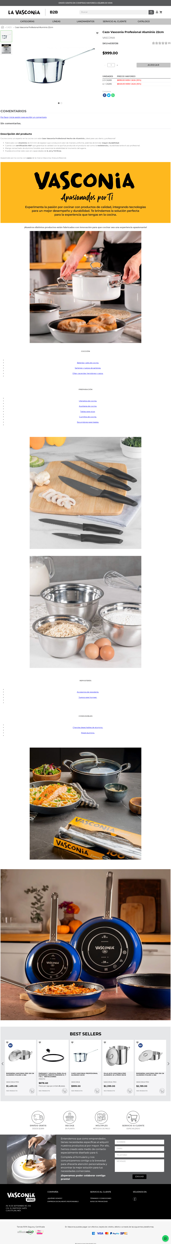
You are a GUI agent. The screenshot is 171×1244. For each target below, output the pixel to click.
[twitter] (109, 95)
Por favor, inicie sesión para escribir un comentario (23, 117)
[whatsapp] (113, 95)
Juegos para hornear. (88, 697)
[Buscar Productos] (151, 12)
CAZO (9, 27)
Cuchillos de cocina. (88, 417)
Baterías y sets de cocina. (88, 363)
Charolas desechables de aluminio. (88, 727)
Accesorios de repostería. (88, 692)
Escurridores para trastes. (88, 422)
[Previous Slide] (2, 1063)
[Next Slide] (168, 1063)
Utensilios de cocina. (88, 401)
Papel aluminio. (88, 733)
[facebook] (104, 95)
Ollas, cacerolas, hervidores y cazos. (87, 373)
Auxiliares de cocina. (88, 406)
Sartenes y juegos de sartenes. (88, 368)
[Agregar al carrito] (32, 1091)
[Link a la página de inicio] (2, 28)
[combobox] (117, 12)
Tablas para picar (87, 411)
